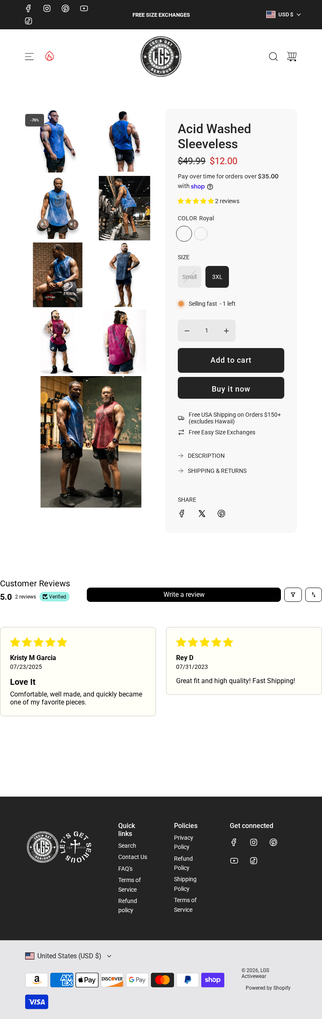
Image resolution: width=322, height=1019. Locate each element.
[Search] (273, 56)
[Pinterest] (65, 8)
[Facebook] (28, 8)
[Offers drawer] (49, 55)
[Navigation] (29, 56)
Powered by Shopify (268, 988)
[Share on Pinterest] (221, 514)
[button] (196, 201)
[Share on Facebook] (182, 514)
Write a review (184, 595)
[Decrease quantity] (187, 331)
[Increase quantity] (226, 331)
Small (189, 276)
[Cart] (292, 56)
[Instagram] (47, 8)
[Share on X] (201, 514)
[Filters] (293, 595)
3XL (217, 276)
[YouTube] (84, 8)
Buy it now (231, 388)
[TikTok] (28, 21)
